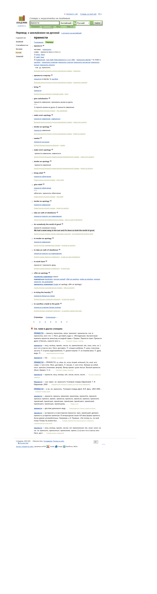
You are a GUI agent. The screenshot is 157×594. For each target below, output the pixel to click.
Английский (19, 41)
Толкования (35, 27)
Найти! (97, 23)
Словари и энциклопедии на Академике (49, 18)
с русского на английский (71, 33)
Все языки (19, 49)
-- (53, 71)
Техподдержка (47, 441)
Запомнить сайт (72, 14)
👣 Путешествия (23, 443)
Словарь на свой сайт (88, 14)
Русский (18, 52)
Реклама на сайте (58, 441)
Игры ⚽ (70, 27)
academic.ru (22, 26)
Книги (58, 27)
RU (99, 14)
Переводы (47, 27)
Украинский (19, 56)
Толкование (38, 42)
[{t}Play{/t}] (43, 45)
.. (68, 60)
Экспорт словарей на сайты (24, 446)
